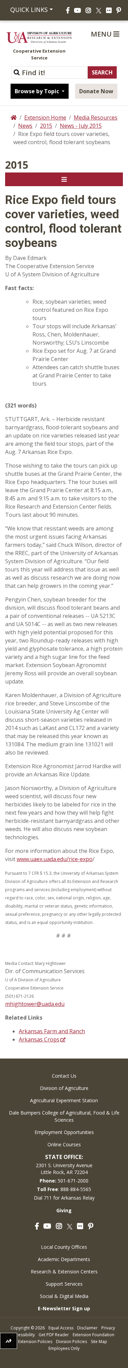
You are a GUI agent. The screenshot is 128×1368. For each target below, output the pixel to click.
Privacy (108, 1328)
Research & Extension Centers (64, 1271)
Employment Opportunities (64, 1132)
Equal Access (60, 1328)
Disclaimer (87, 1328)
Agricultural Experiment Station (64, 1100)
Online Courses (64, 1144)
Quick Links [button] (29, 9)
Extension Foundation (93, 1335)
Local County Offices (64, 1247)
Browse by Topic (37, 91)
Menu (102, 34)
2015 (46, 125)
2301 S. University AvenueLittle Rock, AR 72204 (64, 1168)
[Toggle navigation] (64, 179)
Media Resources (95, 117)
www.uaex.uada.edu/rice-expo (55, 859)
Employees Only (64, 1348)
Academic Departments (64, 1259)
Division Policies (71, 1341)
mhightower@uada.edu (35, 1004)
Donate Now (96, 91)
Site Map (99, 1341)
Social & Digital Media (64, 1296)
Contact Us (64, 1076)
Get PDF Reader (54, 1335)
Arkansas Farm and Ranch (52, 1031)
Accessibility (23, 1335)
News (25, 125)
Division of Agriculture (64, 1088)
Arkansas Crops (39, 1039)
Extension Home (45, 117)
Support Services (64, 1284)
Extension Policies (35, 1341)
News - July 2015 (81, 125)
